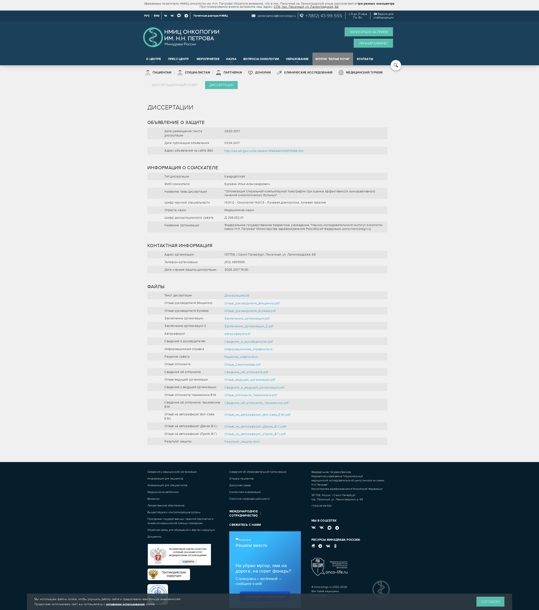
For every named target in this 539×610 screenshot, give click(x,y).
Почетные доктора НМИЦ (210, 15)
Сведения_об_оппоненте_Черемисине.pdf (256, 403)
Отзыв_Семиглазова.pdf (242, 364)
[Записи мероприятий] (172, 16)
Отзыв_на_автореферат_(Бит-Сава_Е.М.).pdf (257, 415)
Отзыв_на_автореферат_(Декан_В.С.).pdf (255, 426)
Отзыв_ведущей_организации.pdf (249, 380)
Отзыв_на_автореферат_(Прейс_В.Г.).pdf (255, 434)
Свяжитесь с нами (245, 525)
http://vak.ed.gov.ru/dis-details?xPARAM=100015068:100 (263, 151)
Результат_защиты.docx (242, 442)
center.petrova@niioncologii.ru (276, 16)
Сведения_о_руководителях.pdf (248, 342)
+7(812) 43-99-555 (324, 16)
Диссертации (221, 85)
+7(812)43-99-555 (321, 505)
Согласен (490, 602)
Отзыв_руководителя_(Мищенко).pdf (251, 303)
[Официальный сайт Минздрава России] (314, 547)
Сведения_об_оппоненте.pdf (246, 372)
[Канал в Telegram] (186, 16)
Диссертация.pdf (236, 295)
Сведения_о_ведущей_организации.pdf (254, 387)
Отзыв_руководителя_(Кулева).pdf (250, 311)
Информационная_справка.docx (248, 349)
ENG (157, 15)
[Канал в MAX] (179, 16)
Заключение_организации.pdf (247, 318)
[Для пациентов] (166, 16)
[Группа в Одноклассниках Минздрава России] (335, 547)
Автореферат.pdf (237, 334)
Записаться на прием (369, 32)
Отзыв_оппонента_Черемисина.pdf (250, 395)
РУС (147, 15)
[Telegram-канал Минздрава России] (320, 547)
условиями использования (125, 604)
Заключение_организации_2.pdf (248, 326)
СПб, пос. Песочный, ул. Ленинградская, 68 (306, 7)
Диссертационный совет (175, 85)
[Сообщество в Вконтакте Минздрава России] (328, 547)
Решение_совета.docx (241, 357)
